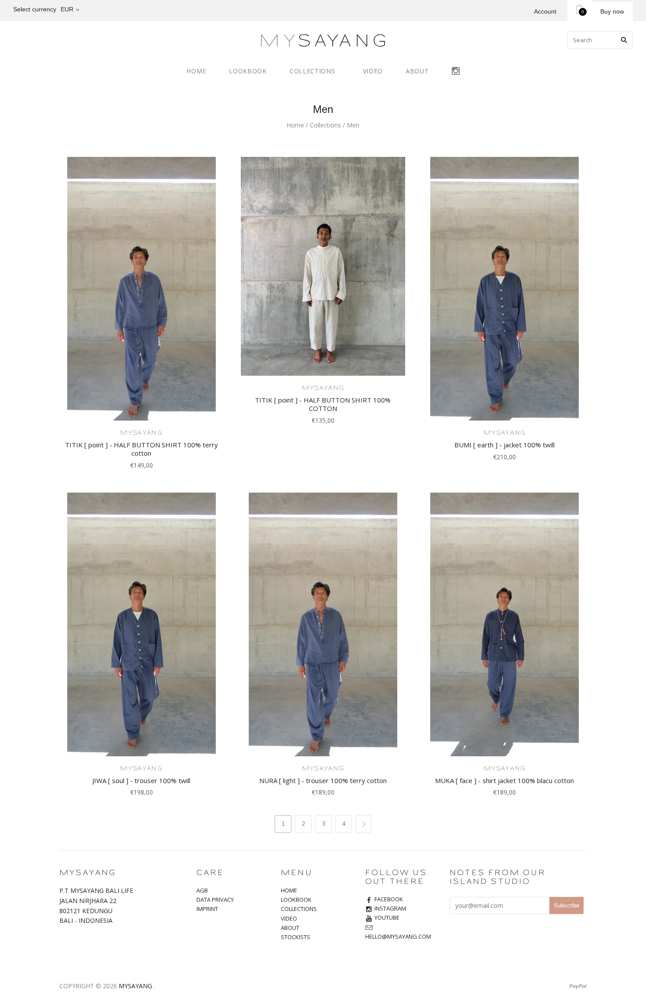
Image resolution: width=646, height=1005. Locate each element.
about (417, 71)
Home (295, 125)
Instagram (455, 70)
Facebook (388, 899)
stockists (295, 937)
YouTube (386, 918)
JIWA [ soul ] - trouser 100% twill (141, 780)
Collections (325, 125)
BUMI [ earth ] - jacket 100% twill (504, 444)
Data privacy (215, 899)
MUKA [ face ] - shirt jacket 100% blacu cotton (504, 780)
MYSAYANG (141, 433)
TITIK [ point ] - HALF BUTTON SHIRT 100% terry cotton (141, 448)
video (373, 71)
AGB (202, 890)
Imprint (207, 909)
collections (299, 909)
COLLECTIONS (312, 71)
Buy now (612, 11)
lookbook (248, 71)
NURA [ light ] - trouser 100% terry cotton (323, 780)
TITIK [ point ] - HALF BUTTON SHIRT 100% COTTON (323, 404)
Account (545, 11)
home (196, 71)
